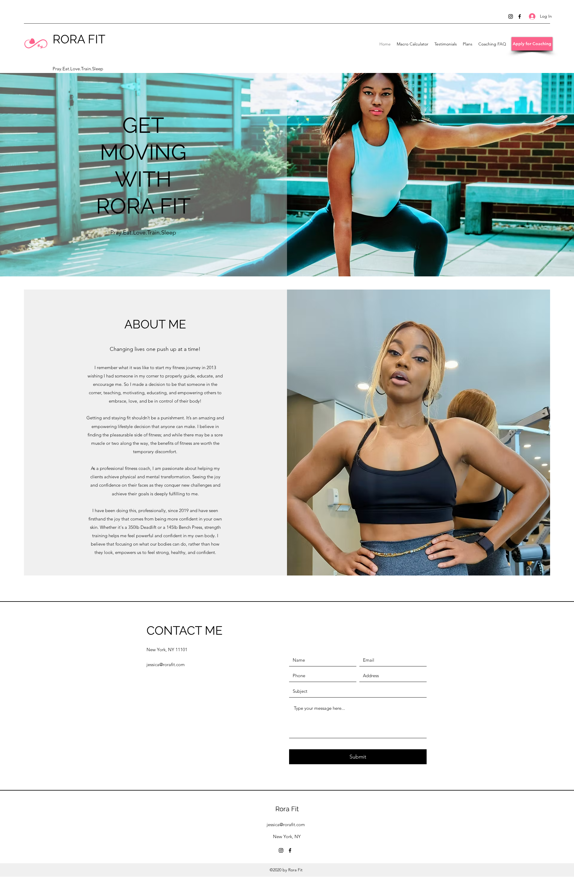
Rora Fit (287, 809)
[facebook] (520, 16)
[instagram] (511, 16)
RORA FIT (79, 39)
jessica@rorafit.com (165, 664)
